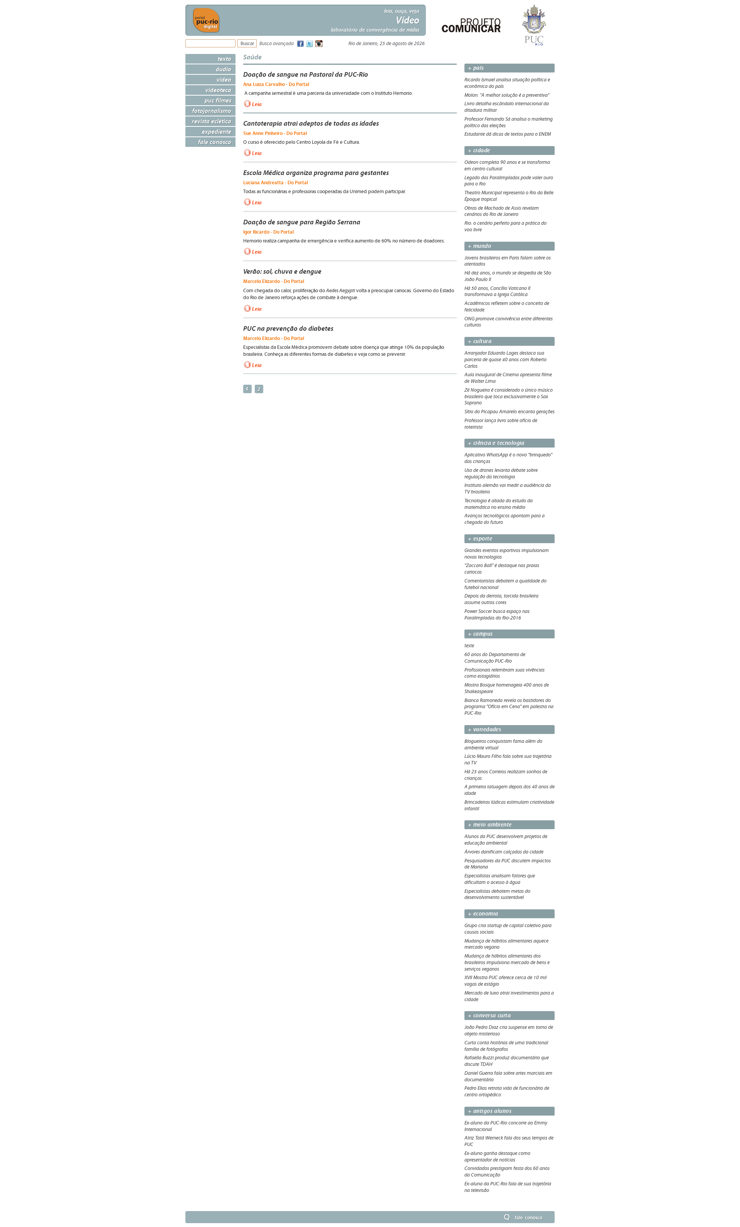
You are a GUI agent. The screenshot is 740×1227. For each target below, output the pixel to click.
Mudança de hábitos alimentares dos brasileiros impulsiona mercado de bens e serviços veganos (507, 962)
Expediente (216, 131)
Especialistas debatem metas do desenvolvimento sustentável (497, 894)
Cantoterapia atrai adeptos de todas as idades (311, 123)
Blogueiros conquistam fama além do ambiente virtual (503, 745)
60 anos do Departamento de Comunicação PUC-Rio (494, 658)
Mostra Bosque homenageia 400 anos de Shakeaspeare (506, 688)
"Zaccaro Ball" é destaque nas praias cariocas (501, 569)
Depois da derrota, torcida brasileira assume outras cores (501, 599)
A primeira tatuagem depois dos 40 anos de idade (509, 790)
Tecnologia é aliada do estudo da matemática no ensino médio (498, 504)
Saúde (252, 56)
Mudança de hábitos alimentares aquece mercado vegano (506, 944)
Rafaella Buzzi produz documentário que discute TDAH (506, 1061)
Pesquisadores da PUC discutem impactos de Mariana (507, 864)
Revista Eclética (211, 121)
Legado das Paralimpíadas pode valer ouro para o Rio (508, 181)
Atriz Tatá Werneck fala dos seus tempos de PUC (508, 1141)
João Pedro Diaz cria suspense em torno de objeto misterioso (508, 1031)
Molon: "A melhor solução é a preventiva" (506, 95)
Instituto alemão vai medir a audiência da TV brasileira (507, 489)
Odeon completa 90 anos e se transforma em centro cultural (507, 166)
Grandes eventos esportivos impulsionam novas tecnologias (506, 554)
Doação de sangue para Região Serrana (301, 222)
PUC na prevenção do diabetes (288, 328)
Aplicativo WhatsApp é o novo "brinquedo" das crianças (508, 458)
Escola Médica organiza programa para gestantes (316, 172)
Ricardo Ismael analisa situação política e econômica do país (507, 83)
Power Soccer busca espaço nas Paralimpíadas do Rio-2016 (497, 615)
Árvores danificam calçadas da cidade (503, 852)
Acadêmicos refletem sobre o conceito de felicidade (506, 307)
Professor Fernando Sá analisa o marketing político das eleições (508, 122)
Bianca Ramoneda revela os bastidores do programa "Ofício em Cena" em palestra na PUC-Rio (508, 707)
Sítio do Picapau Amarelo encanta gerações (509, 411)
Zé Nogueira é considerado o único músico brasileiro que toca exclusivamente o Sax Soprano (508, 396)
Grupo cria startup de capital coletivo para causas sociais (508, 929)
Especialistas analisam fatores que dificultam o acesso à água (499, 879)
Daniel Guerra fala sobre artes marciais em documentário (508, 1076)
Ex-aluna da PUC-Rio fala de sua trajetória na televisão (507, 1187)
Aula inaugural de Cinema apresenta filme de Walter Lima (508, 378)
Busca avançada (276, 43)
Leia (257, 104)
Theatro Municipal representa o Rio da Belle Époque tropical (508, 196)
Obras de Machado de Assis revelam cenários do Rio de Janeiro (501, 211)
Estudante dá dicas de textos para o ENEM (507, 134)
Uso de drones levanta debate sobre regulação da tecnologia (501, 474)
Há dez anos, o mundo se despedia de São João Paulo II (507, 276)
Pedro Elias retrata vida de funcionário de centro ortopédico (506, 1091)
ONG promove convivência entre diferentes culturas (508, 322)
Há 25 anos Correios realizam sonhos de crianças (505, 775)
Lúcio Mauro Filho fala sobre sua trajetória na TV (508, 760)
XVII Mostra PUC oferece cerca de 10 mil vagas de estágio (505, 981)
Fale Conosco (214, 141)
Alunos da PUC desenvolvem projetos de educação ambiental (505, 840)
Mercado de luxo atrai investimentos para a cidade (509, 996)
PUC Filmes (218, 100)
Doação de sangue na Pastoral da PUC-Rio (305, 74)
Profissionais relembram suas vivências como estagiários (504, 673)
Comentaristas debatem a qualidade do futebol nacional (505, 584)
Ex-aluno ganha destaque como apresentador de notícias (497, 1157)
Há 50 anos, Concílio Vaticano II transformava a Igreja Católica (497, 292)
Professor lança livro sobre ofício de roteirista (500, 424)
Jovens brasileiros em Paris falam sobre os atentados (507, 261)
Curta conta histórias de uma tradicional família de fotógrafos (506, 1046)
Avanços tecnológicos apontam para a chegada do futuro (504, 519)
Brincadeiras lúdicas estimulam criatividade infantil (509, 805)
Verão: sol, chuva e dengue (282, 271)
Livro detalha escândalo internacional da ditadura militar (506, 107)
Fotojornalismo (211, 110)
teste (469, 645)
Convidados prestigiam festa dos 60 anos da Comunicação (507, 1172)
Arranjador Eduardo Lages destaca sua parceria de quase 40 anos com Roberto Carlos (505, 359)
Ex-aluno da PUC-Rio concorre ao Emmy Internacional (505, 1126)
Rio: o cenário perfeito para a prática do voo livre (505, 226)
